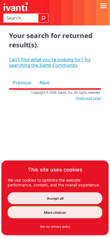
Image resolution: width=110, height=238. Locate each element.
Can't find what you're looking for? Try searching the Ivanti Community (50, 62)
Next (44, 83)
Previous (22, 83)
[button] (43, 18)
